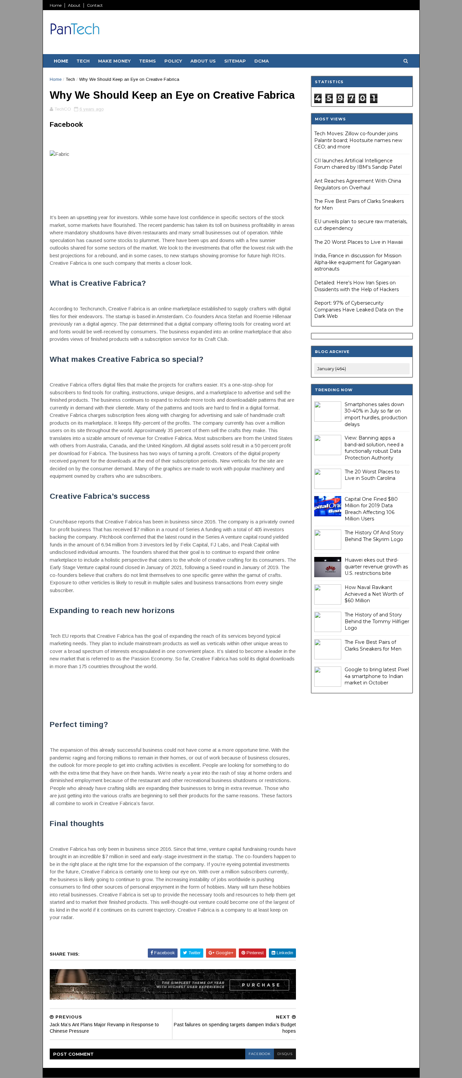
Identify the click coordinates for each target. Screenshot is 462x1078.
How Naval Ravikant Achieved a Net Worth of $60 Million (374, 594)
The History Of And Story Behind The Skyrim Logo (374, 536)
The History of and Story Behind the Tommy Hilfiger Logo (377, 621)
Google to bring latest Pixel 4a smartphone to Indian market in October (377, 676)
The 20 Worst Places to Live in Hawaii (358, 242)
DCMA (261, 61)
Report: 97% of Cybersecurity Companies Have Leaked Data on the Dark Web (358, 309)
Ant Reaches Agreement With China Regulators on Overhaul (357, 184)
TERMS (147, 61)
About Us (203, 61)
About (74, 5)
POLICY (173, 61)
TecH (83, 61)
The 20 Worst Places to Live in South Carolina (372, 475)
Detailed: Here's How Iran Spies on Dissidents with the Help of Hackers (356, 286)
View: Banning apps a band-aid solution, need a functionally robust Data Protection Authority (374, 448)
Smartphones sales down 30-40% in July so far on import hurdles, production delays (376, 414)
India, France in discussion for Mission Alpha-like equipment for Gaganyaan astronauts (357, 262)
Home (56, 5)
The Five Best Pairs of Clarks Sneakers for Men (373, 645)
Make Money (114, 61)
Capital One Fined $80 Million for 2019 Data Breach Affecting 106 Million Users (371, 509)
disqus (285, 1054)
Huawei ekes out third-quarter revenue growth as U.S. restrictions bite (376, 566)
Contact (95, 5)
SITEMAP (235, 61)
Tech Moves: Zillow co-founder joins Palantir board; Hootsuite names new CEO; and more (358, 140)
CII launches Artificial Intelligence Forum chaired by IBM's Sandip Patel (358, 164)
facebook (260, 1054)
